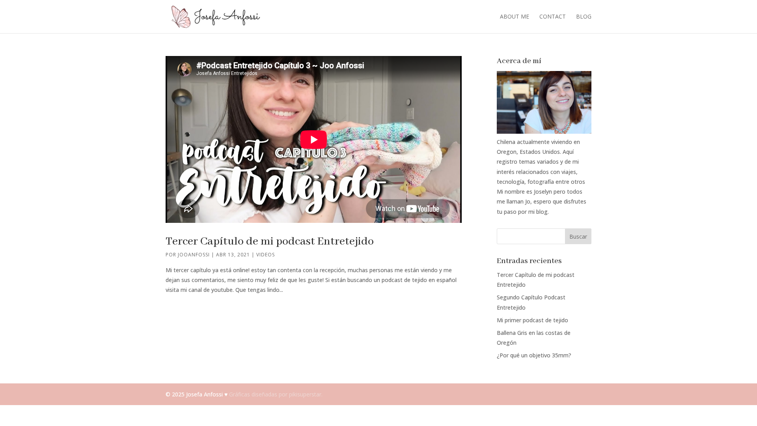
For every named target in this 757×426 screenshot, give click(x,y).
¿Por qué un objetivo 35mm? (534, 355)
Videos (265, 254)
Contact (552, 17)
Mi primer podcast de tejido (532, 320)
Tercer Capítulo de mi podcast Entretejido (270, 241)
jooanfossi (194, 254)
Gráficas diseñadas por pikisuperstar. (276, 394)
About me (514, 17)
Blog (583, 17)
